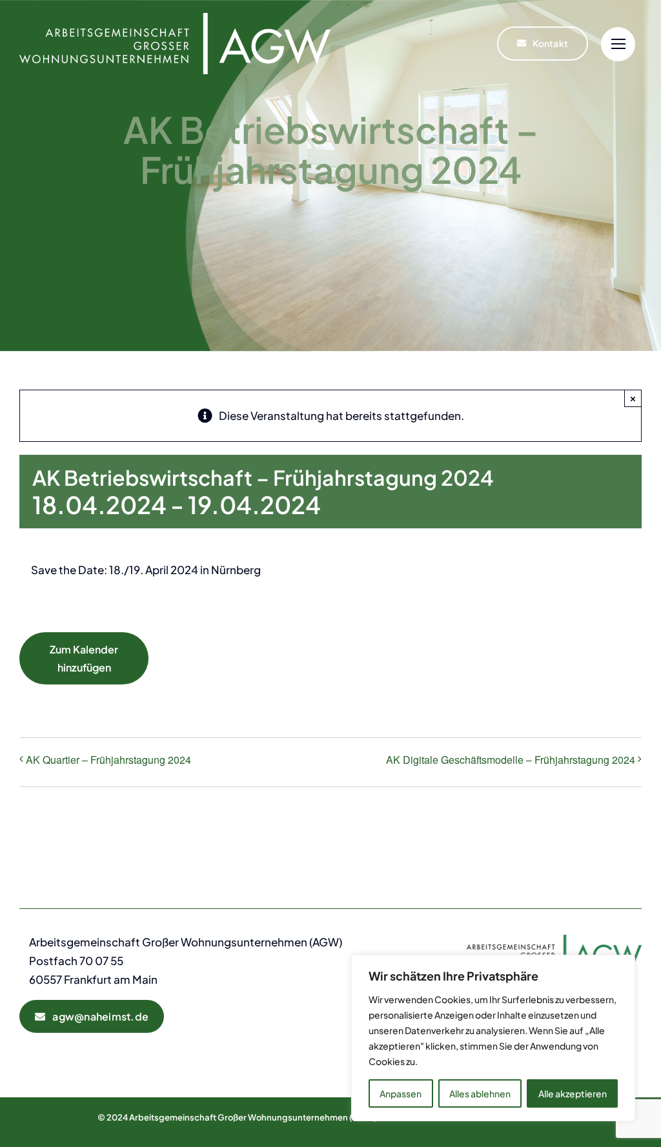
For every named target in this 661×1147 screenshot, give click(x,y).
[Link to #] (618, 44)
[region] (493, 1038)
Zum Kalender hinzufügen (84, 658)
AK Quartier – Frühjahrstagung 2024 (108, 759)
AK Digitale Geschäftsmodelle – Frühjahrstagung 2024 (510, 759)
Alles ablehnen (480, 1093)
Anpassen (401, 1093)
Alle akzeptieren (572, 1093)
